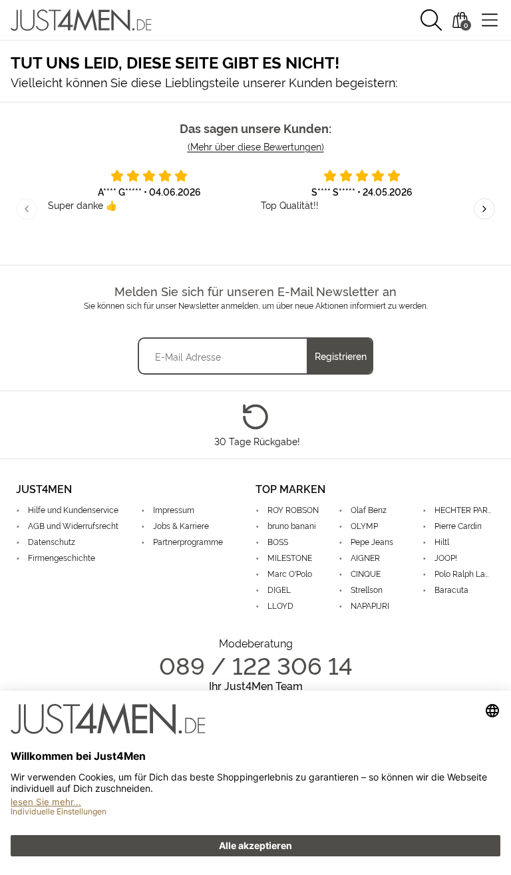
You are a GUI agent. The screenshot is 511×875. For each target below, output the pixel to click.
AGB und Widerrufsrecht (73, 525)
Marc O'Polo (289, 573)
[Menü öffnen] (489, 20)
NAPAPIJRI (370, 605)
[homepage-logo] (81, 20)
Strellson (367, 589)
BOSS (277, 541)
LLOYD (280, 605)
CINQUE (366, 573)
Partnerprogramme (188, 541)
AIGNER (365, 557)
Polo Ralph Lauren (464, 573)
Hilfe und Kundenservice (73, 509)
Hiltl (441, 541)
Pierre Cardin (458, 525)
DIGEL (279, 589)
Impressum (173, 509)
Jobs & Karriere (181, 525)
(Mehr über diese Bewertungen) (256, 146)
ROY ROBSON (293, 509)
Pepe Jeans (372, 541)
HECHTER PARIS (464, 509)
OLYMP (364, 525)
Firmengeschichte (61, 557)
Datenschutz (51, 541)
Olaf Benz (369, 509)
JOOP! (445, 557)
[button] (431, 20)
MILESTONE (289, 557)
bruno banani (291, 525)
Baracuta (451, 589)
